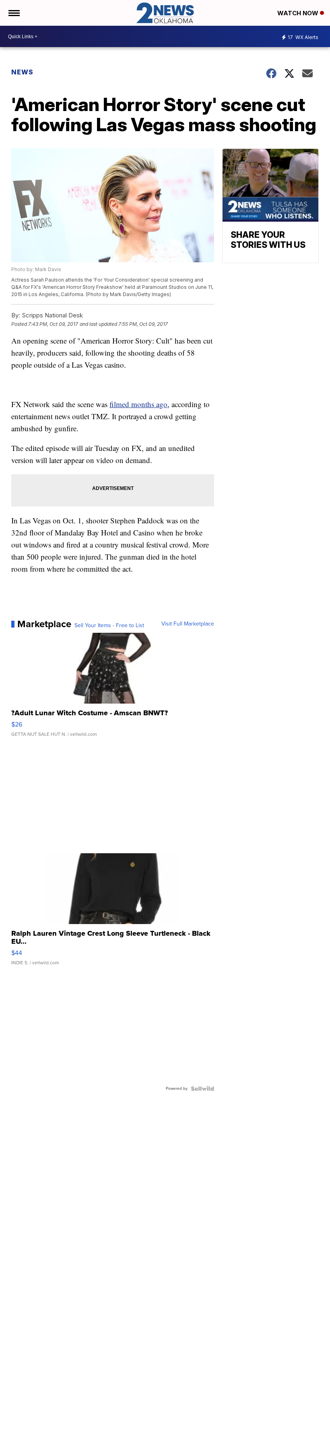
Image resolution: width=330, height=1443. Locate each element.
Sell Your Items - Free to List (109, 625)
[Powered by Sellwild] (202, 1088)
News (22, 72)
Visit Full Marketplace (187, 624)
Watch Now (298, 13)
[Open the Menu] (13, 13)
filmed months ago (138, 404)
